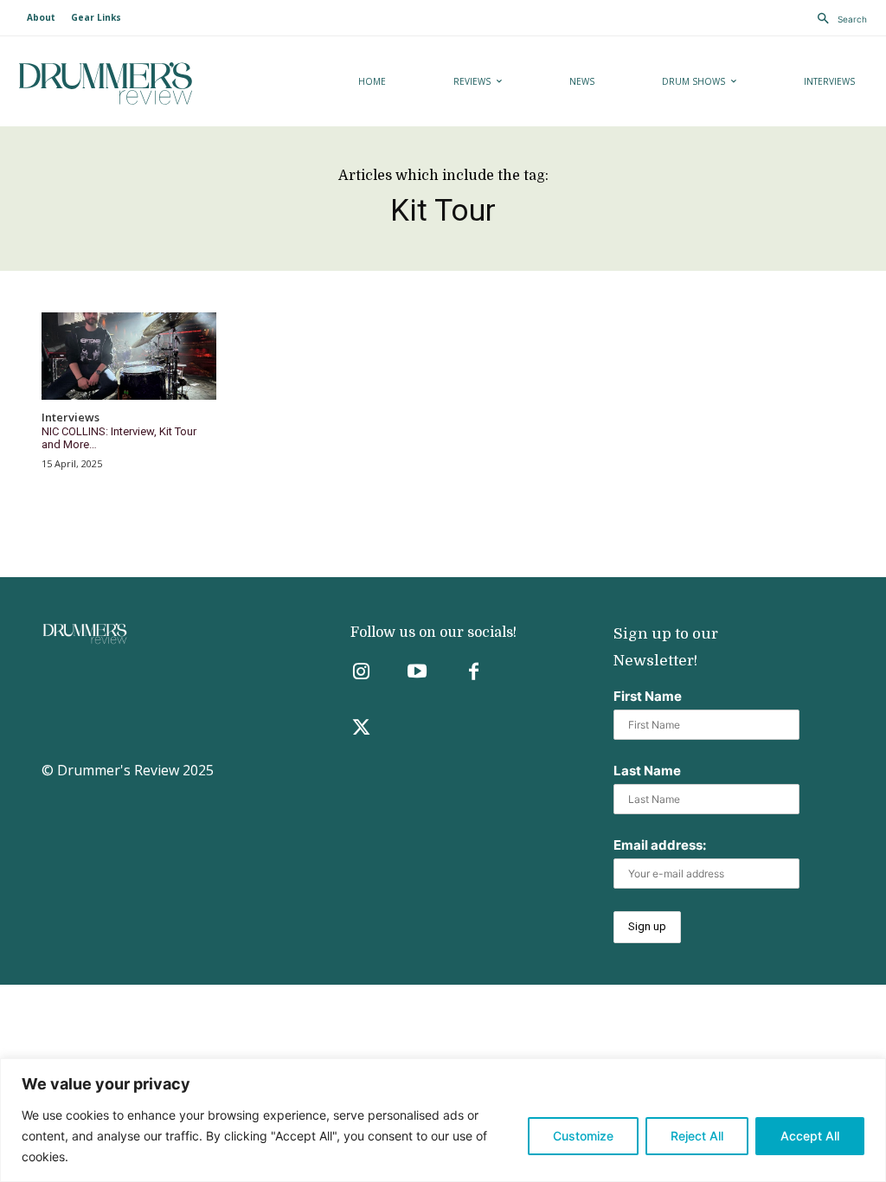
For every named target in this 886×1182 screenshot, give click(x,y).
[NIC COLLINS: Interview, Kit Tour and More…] (129, 356)
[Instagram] (361, 673)
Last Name (647, 770)
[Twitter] (361, 729)
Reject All (697, 1135)
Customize (583, 1135)
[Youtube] (417, 673)
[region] (443, 1120)
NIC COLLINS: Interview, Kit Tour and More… (119, 438)
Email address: (659, 845)
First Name (647, 696)
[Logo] (149, 83)
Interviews (71, 418)
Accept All (809, 1135)
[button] (837, 19)
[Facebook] (474, 673)
